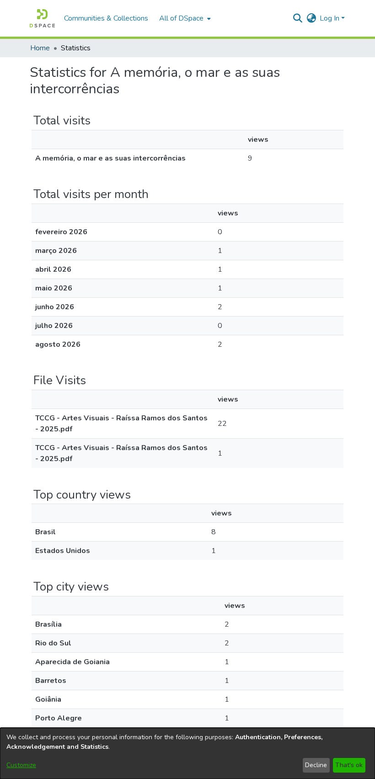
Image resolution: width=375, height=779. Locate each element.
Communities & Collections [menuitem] (106, 18)
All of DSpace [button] (181, 18)
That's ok (349, 765)
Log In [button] (330, 18)
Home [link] (40, 48)
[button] (42, 18)
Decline (316, 765)
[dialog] (187, 753)
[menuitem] (184, 18)
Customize (21, 765)
